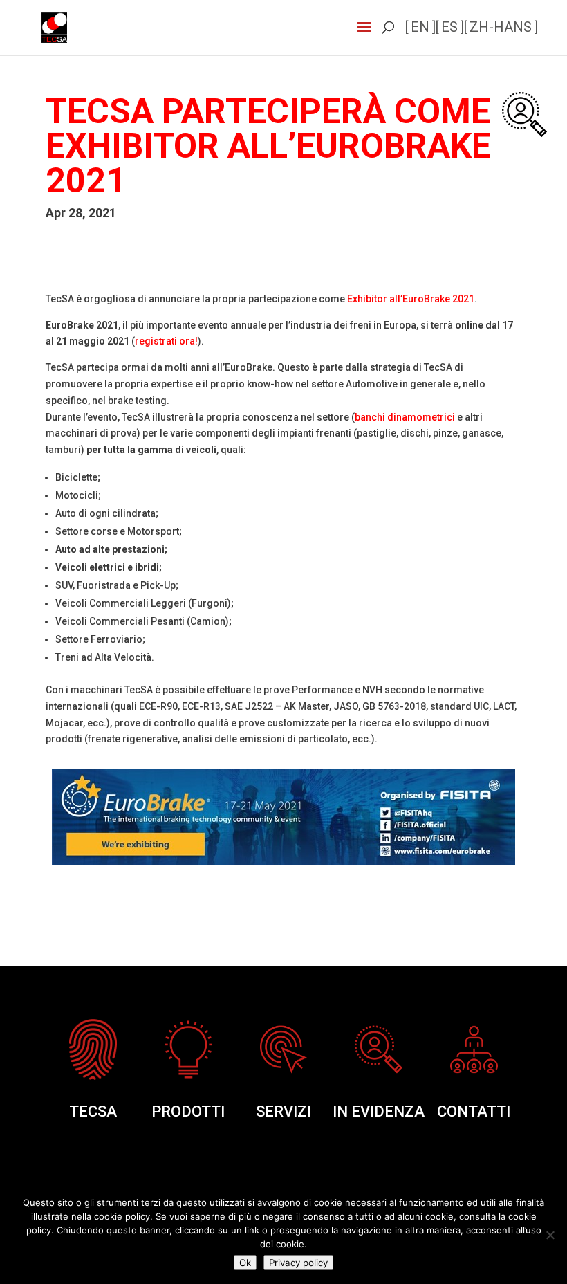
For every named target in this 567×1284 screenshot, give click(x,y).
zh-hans (501, 27)
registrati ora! (166, 341)
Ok (245, 1262)
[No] (550, 1235)
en (420, 27)
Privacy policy (298, 1262)
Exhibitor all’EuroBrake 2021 (410, 298)
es (449, 27)
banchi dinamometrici (405, 417)
